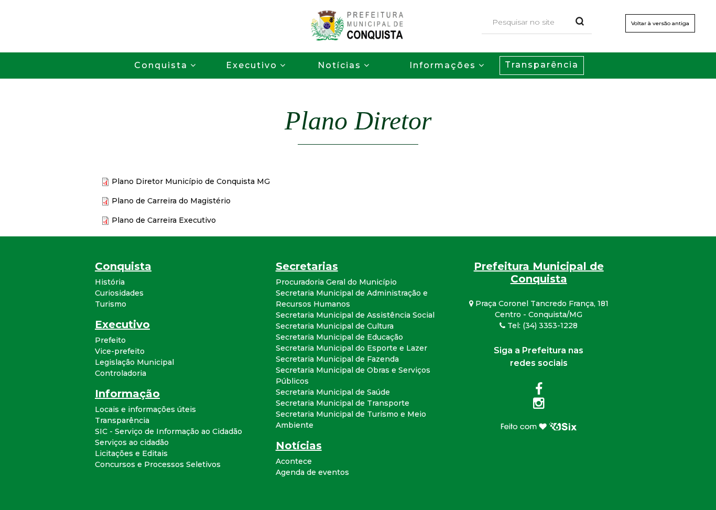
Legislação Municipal (134, 362)
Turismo (110, 304)
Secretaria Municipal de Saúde (333, 392)
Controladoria (120, 373)
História (110, 282)
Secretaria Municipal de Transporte (342, 403)
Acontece (294, 461)
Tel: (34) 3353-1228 (541, 325)
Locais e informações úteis (145, 409)
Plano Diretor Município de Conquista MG (191, 181)
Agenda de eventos (312, 472)
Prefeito (110, 340)
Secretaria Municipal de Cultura (335, 326)
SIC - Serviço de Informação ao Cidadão (168, 431)
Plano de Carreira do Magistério (171, 200)
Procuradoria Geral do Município (336, 282)
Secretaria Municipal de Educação (339, 337)
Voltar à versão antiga (660, 23)
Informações (442, 65)
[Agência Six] (539, 425)
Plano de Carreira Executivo (164, 220)
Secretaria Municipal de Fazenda (337, 359)
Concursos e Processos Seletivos (158, 464)
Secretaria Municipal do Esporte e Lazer (351, 348)
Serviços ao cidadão (132, 442)
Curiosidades (119, 293)
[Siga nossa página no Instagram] (538, 405)
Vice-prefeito (120, 351)
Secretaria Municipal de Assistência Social (355, 315)
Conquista (161, 65)
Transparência (542, 65)
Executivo (251, 65)
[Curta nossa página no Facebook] (538, 391)
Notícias (339, 65)
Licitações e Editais (131, 453)
